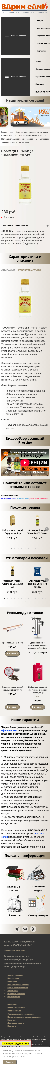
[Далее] (47, 529)
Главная (5, 132)
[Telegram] (17, 929)
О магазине (12, 1005)
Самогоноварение (15, 975)
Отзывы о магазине (16, 993)
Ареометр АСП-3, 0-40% (12, 643)
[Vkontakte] (25, 929)
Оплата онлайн (13, 996)
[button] (11, 548)
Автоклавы (12, 990)
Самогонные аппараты (17, 987)
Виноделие (12, 981)
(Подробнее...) (30, 243)
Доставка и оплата (15, 1023)
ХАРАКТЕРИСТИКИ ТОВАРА (14, 225)
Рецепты (15, 915)
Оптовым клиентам (16, 1008)
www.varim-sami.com (14, 950)
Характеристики (29, 270)
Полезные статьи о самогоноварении (24, 1017)
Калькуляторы (38, 915)
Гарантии (11, 1020)
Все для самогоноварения (30, 135)
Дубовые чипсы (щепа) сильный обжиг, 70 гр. (12, 688)
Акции (40, 21)
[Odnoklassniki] (33, 929)
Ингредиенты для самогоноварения (17, 139)
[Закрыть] (47, 1049)
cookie (24, 1053)
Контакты (41, 51)
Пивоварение (13, 978)
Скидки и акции (14, 1011)
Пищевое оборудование (18, 984)
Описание (8, 270)
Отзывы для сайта (24, 499)
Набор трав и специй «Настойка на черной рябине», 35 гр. (37, 690)
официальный (9, 730)
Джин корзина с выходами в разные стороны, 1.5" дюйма (37, 645)
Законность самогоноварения (20, 1014)
